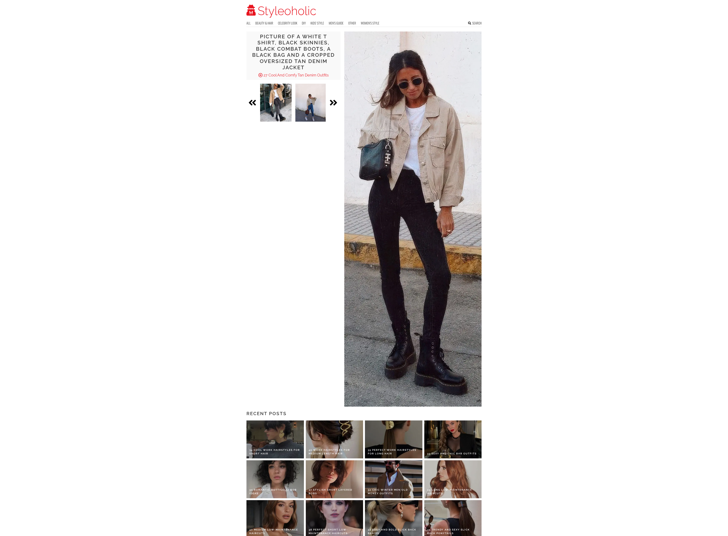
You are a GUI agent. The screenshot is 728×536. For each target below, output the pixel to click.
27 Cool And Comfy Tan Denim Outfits (296, 75)
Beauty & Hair (264, 23)
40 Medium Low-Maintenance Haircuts (273, 531)
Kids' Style (317, 23)
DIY (304, 23)
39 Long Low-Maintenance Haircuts (449, 491)
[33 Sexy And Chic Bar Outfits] (453, 439)
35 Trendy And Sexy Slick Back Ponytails (448, 531)
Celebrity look (287, 23)
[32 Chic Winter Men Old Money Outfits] (393, 479)
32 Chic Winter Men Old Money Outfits (388, 491)
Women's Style (370, 23)
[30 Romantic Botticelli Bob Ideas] (275, 479)
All (248, 23)
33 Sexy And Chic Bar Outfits (452, 453)
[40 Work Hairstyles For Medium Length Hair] (334, 439)
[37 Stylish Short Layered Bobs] (334, 479)
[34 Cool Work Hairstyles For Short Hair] (275, 439)
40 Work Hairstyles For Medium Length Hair (329, 452)
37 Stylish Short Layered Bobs (330, 491)
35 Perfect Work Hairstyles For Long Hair (392, 452)
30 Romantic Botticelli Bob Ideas (273, 491)
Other (352, 23)
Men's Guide (336, 23)
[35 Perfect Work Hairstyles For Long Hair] (393, 439)
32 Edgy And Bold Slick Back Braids (392, 531)
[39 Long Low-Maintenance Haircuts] (453, 479)
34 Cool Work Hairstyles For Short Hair (274, 452)
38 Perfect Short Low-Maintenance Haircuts (328, 531)
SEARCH (477, 23)
